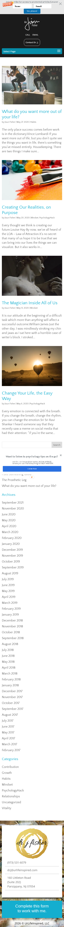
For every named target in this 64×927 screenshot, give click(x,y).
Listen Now (32, 469)
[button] (31, 457)
